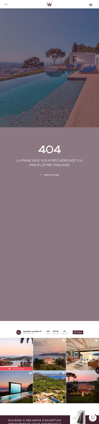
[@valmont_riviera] (18, 332)
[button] (6, 4)
